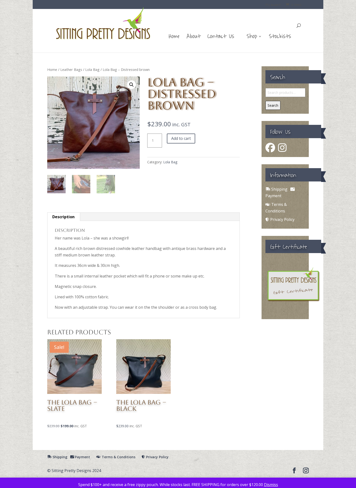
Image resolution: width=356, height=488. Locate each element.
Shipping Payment (71, 457)
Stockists (280, 38)
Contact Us (221, 38)
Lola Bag (92, 69)
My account (273, 5)
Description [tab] (63, 216)
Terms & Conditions (118, 457)
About (194, 38)
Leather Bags (71, 69)
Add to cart (181, 138)
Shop (252, 38)
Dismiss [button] (271, 484)
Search (273, 105)
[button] (131, 84)
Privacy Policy (281, 219)
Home (174, 38)
